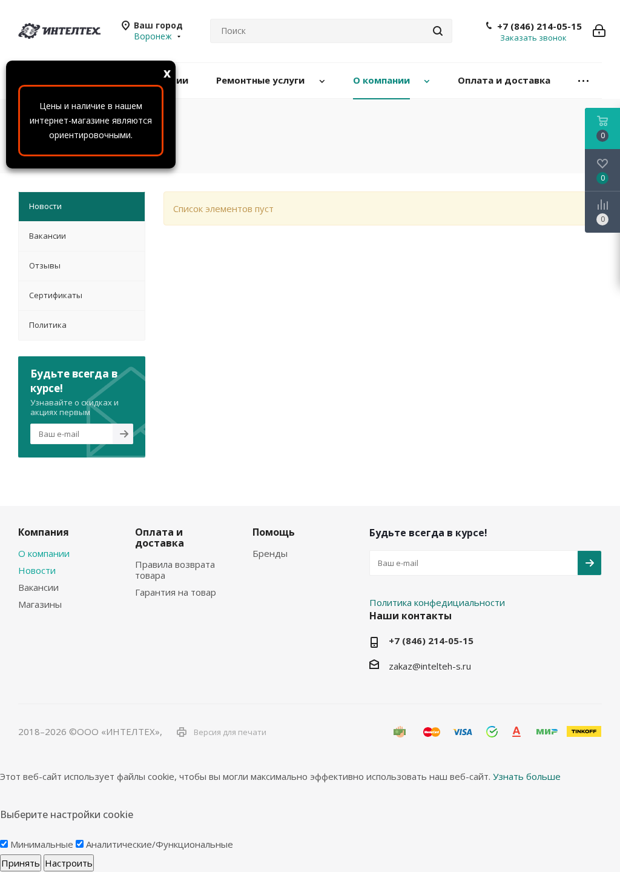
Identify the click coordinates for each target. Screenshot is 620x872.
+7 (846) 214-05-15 (539, 26)
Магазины (40, 604)
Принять (20, 863)
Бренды (270, 553)
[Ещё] (583, 81)
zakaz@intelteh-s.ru (430, 666)
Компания (43, 532)
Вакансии (38, 587)
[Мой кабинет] (599, 31)
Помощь (273, 532)
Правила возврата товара (175, 569)
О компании (44, 553)
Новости (37, 570)
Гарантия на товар (175, 592)
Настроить (69, 863)
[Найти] (437, 31)
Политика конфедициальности (437, 602)
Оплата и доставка (159, 537)
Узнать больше (527, 776)
